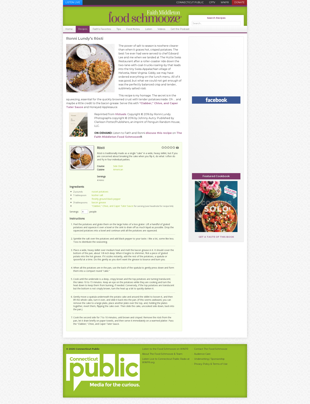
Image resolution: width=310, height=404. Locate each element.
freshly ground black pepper (106, 198)
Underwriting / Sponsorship (209, 358)
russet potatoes (100, 191)
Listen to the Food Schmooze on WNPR (165, 348)
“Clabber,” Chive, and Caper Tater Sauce (112, 205)
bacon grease (99, 202)
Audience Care (202, 353)
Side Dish (118, 166)
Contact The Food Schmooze (210, 348)
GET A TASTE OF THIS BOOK (216, 236)
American (118, 169)
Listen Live (72, 2)
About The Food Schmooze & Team (162, 353)
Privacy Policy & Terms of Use (210, 364)
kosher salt (97, 195)
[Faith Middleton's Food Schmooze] (122, 16)
